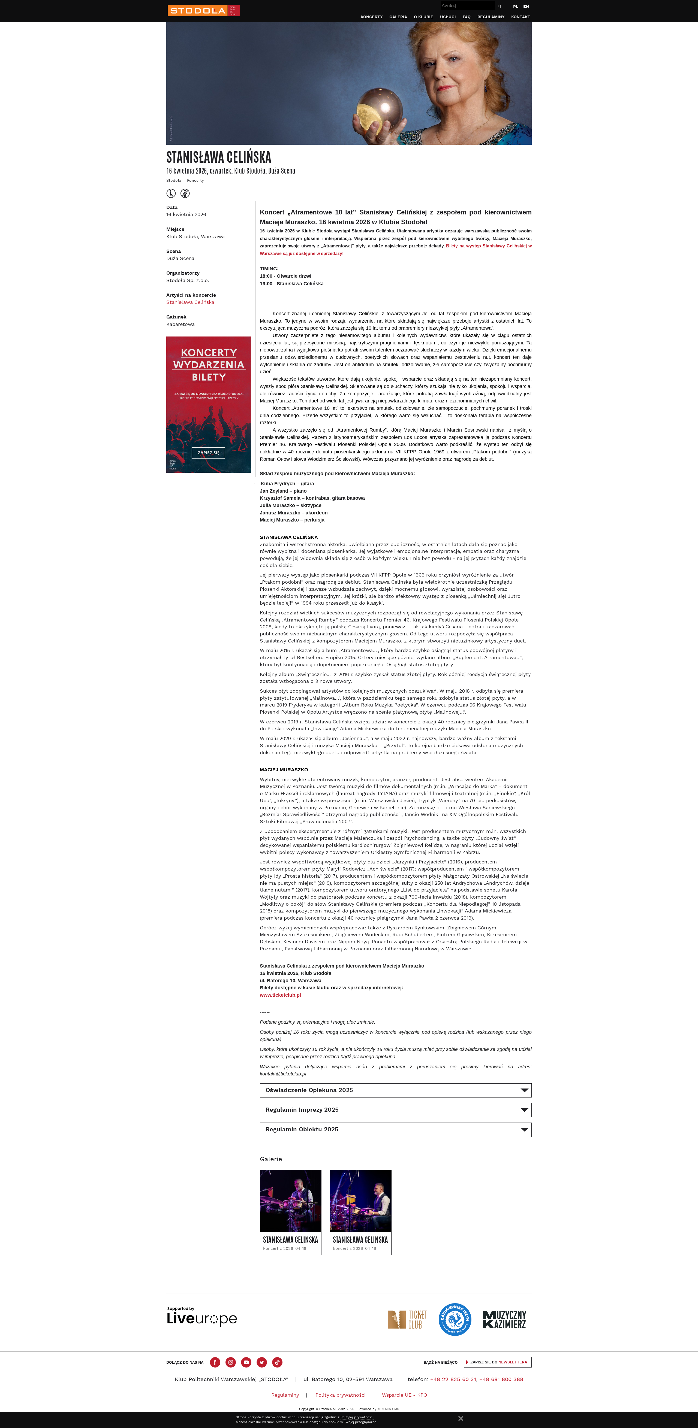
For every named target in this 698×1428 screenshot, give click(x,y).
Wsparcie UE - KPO (404, 1395)
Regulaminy (490, 17)
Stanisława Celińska (190, 302)
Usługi (448, 17)
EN (526, 6)
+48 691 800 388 (501, 1380)
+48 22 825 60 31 (453, 1380)
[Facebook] (215, 1362)
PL (515, 6)
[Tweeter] (262, 1362)
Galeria (398, 17)
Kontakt (520, 17)
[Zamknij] (461, 1418)
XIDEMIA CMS (388, 1409)
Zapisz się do (498, 1362)
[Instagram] (230, 1362)
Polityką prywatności (357, 1417)
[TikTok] (277, 1362)
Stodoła (173, 180)
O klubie (423, 17)
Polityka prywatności (340, 1395)
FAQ (467, 17)
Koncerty (372, 17)
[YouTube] (246, 1362)
